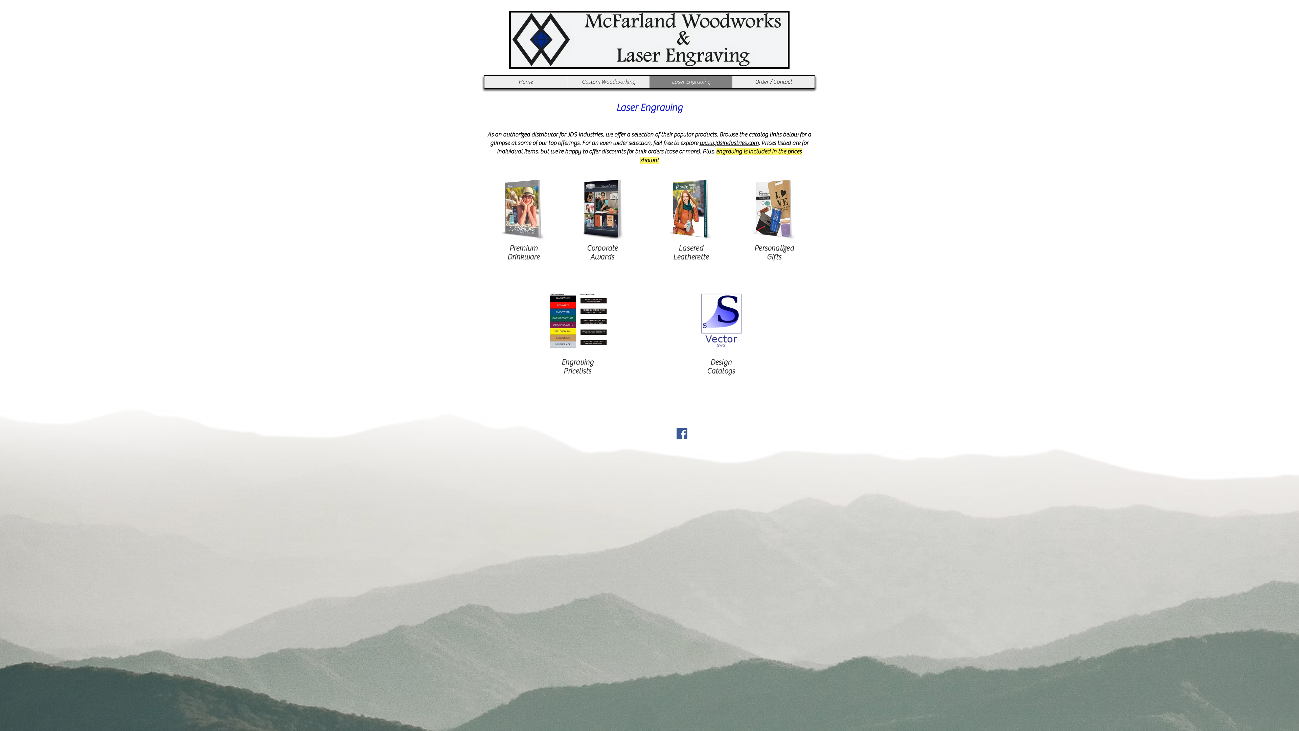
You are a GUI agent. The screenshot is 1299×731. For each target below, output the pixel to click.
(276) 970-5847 (663, 421)
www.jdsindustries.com (729, 143)
